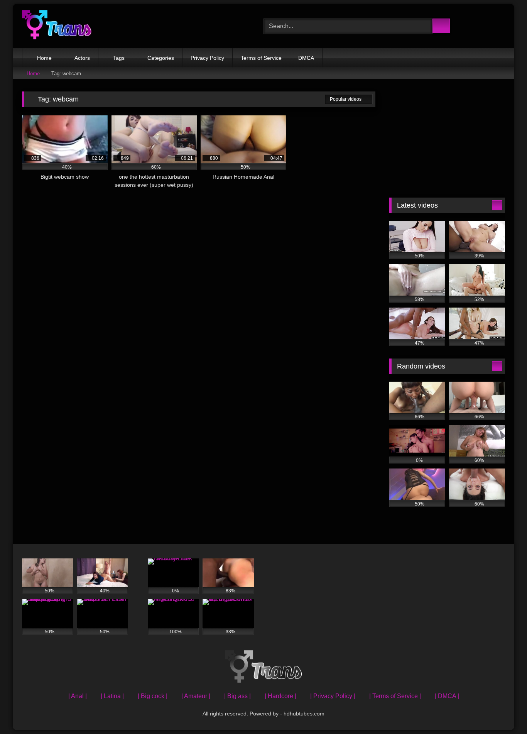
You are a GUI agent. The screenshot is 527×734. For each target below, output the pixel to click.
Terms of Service (261, 58)
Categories (160, 58)
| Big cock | (152, 696)
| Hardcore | (280, 696)
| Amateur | (195, 696)
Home (44, 58)
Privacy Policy (207, 58)
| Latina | (112, 696)
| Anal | (77, 696)
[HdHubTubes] (56, 26)
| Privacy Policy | (332, 696)
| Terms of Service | (395, 696)
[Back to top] (504, 711)
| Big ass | (237, 696)
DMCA (306, 58)
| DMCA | (447, 696)
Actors (82, 58)
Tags (119, 58)
